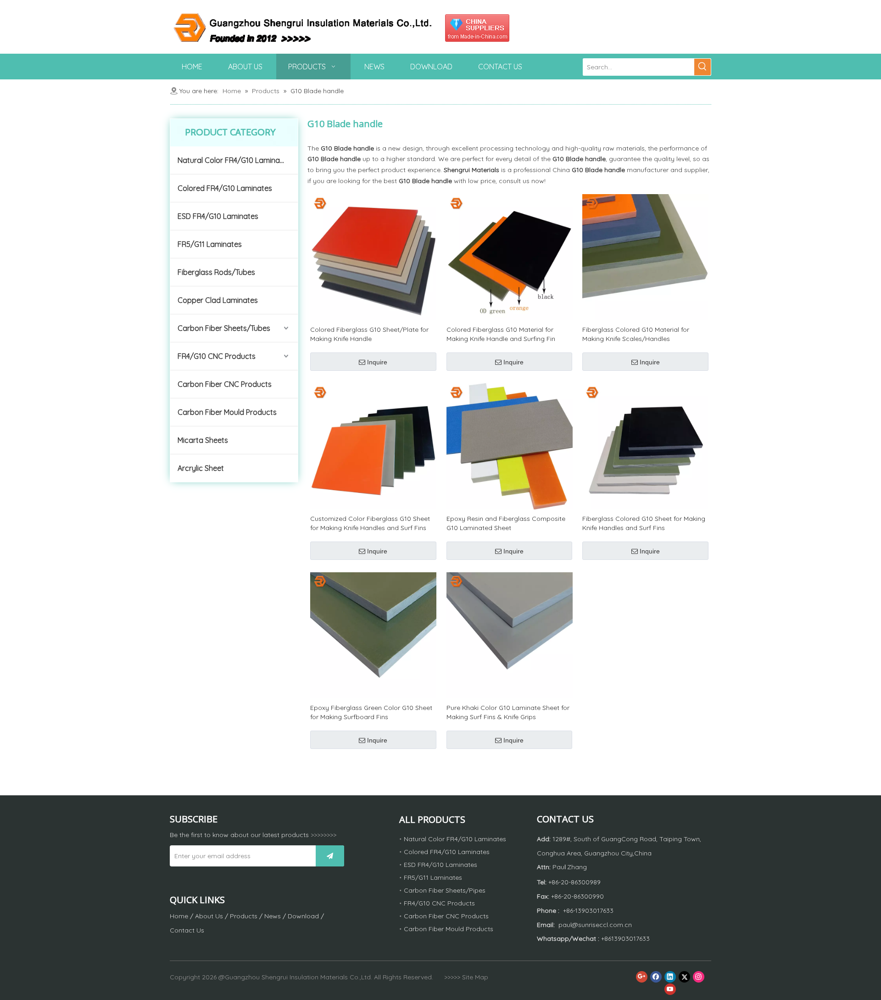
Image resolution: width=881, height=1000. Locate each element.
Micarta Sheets (203, 440)
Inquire (377, 362)
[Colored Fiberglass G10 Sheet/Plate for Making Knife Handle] (373, 256)
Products (243, 916)
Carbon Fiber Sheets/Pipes (444, 890)
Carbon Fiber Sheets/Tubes (224, 328)
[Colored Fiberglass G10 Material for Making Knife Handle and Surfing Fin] (509, 256)
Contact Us (187, 930)
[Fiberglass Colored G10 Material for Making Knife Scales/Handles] (645, 256)
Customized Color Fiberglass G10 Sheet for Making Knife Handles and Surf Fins (370, 523)
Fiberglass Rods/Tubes (216, 272)
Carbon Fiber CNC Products (225, 384)
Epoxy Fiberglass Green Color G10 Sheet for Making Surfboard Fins (371, 712)
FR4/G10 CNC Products (217, 356)
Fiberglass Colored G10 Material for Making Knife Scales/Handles (635, 334)
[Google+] (641, 977)
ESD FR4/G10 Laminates (218, 216)
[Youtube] (670, 989)
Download (303, 916)
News (272, 916)
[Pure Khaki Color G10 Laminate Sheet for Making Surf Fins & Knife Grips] (509, 635)
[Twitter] (684, 977)
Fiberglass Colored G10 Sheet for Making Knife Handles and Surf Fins (643, 523)
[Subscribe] (330, 855)
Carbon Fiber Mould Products (227, 412)
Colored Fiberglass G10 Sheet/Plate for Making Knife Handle (369, 334)
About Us (209, 916)
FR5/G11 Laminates (210, 244)
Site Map (475, 977)
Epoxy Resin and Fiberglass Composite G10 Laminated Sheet (505, 523)
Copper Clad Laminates (218, 300)
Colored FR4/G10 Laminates (225, 188)
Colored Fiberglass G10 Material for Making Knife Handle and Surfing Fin (500, 334)
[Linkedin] (670, 977)
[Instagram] (698, 977)
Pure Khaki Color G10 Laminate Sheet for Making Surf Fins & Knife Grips (507, 712)
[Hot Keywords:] (702, 67)
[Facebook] (656, 977)
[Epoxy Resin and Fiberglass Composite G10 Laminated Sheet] (509, 445)
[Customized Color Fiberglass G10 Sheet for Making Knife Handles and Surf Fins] (373, 445)
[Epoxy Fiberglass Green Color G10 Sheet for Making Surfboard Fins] (373, 635)
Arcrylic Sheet (201, 468)
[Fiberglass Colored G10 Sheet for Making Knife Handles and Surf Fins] (645, 445)
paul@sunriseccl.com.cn (595, 925)
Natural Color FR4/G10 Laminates (234, 160)
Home (179, 916)
